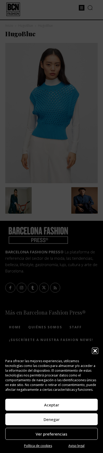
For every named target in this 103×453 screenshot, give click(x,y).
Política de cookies (38, 445)
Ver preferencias (51, 434)
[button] (95, 350)
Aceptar (51, 404)
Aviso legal (76, 445)
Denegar (52, 419)
